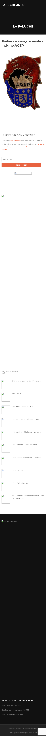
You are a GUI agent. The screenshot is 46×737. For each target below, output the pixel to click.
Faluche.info (13, 5)
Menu (42, 5)
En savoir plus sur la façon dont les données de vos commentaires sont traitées (23, 146)
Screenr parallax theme (17, 733)
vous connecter (15, 140)
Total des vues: (8, 705)
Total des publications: (11, 714)
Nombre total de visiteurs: (12, 710)
